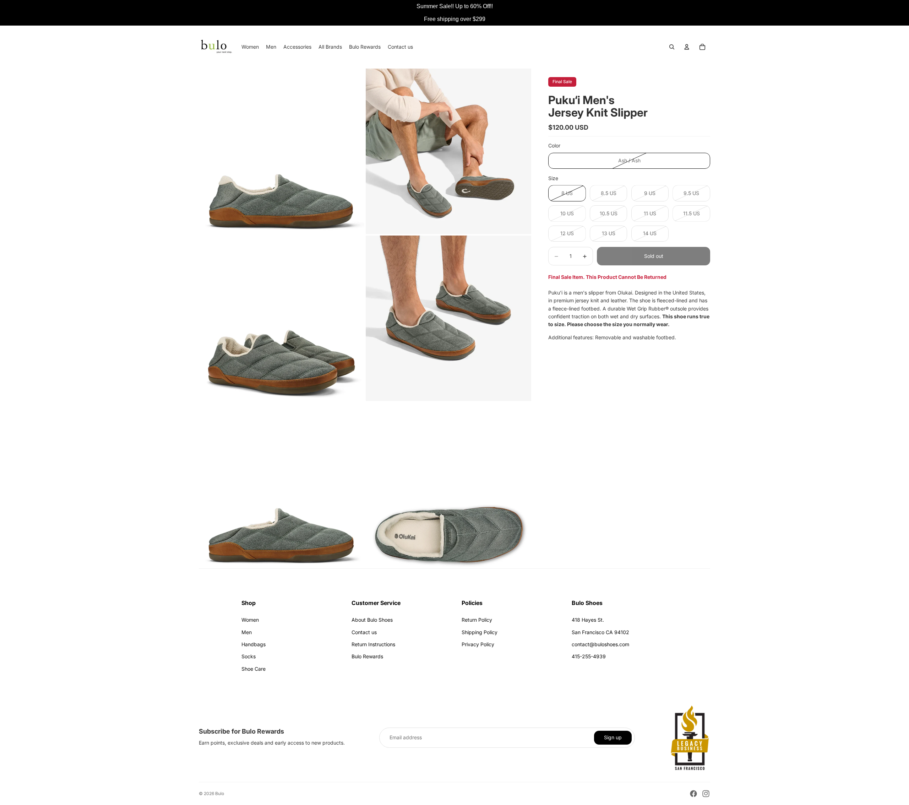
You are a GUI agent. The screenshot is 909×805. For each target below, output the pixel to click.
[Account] (687, 47)
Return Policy (477, 620)
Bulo (219, 793)
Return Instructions (373, 644)
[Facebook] (693, 793)
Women (250, 620)
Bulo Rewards (367, 656)
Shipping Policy (479, 632)
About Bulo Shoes (372, 620)
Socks (248, 656)
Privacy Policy (478, 644)
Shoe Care (253, 669)
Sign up (613, 737)
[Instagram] (706, 793)
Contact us (364, 632)
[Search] (672, 47)
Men (246, 632)
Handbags (253, 644)
